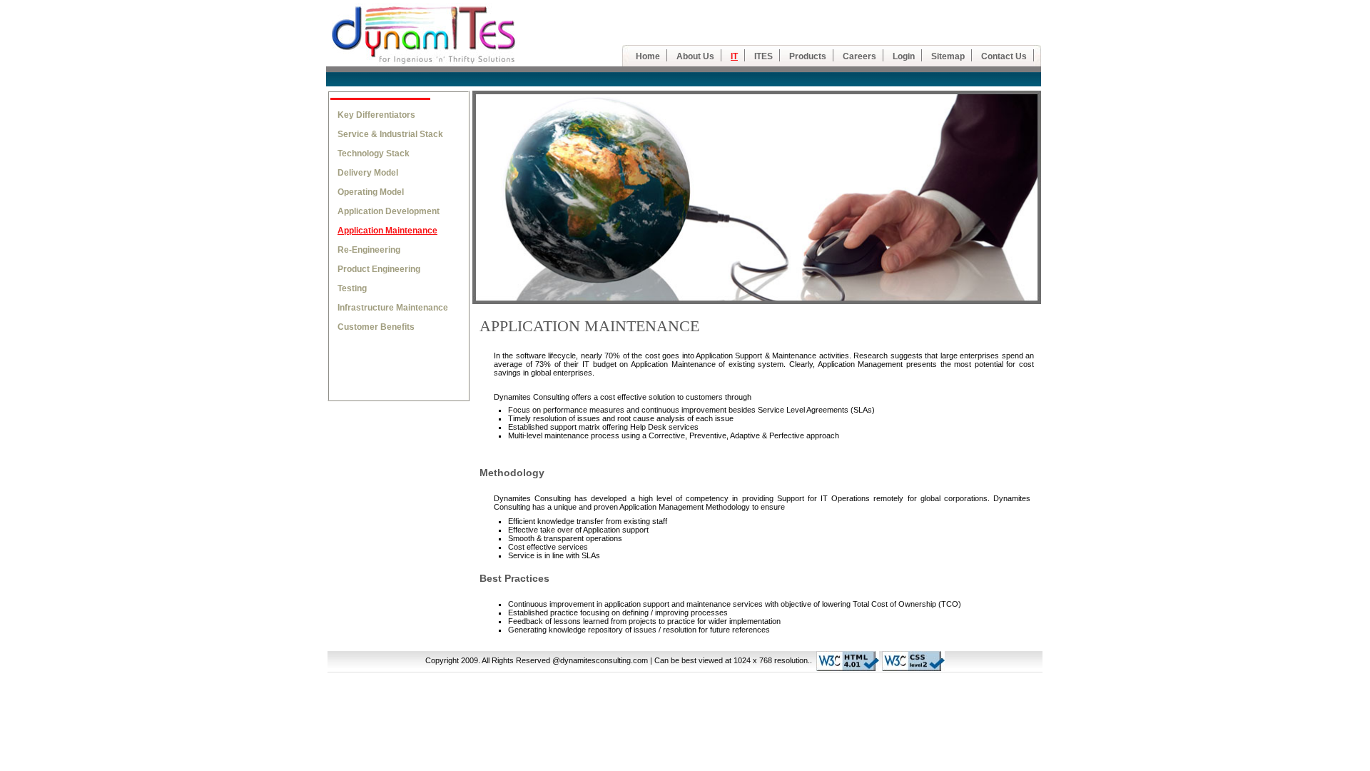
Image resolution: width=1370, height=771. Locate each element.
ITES (763, 56)
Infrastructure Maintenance (393, 308)
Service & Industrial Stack (390, 134)
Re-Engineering (369, 250)
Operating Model (371, 192)
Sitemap (948, 56)
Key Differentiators (376, 115)
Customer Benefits (376, 327)
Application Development (389, 211)
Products (807, 56)
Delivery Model (368, 173)
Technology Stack (374, 153)
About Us (695, 56)
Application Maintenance (387, 231)
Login (904, 56)
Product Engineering (379, 269)
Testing (352, 288)
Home (648, 56)
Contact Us (1004, 56)
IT (734, 56)
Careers (859, 56)
